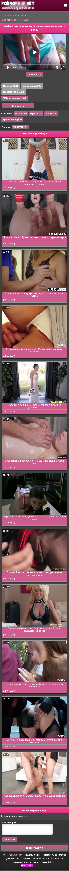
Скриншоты (34, 74)
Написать (9, 839)
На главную (35, 847)
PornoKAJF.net (14, 855)
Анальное (21, 113)
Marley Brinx (20, 126)
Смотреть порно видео (15, 19)
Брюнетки (36, 113)
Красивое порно (12, 119)
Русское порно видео (14, 15)
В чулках (51, 113)
